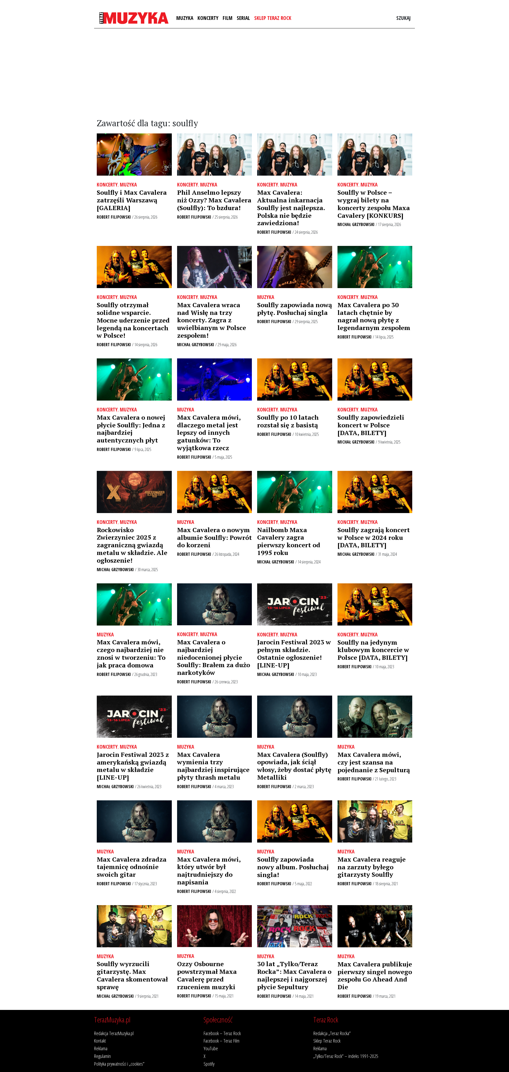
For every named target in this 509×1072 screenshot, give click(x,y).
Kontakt (100, 1040)
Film (227, 17)
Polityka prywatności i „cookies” (119, 1063)
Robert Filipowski (114, 217)
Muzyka (184, 17)
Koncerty (208, 17)
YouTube (211, 1048)
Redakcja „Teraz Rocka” (332, 1033)
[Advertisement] (254, 73)
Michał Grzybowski (356, 224)
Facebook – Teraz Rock (222, 1033)
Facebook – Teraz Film (221, 1040)
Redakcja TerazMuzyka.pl (114, 1033)
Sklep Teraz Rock (272, 17)
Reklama (100, 1048)
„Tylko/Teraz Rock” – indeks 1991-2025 (345, 1056)
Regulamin (102, 1056)
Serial (243, 17)
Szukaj (403, 17)
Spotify (209, 1063)
